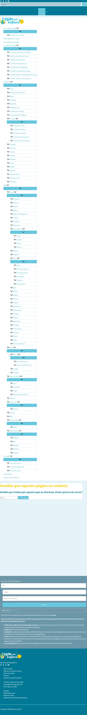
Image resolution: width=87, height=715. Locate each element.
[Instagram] (1, 1)
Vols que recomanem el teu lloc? (12, 678)
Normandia (20, 276)
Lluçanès (12, 155)
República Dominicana (20, 394)
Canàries (19, 240)
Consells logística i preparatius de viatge (23, 75)
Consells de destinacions (17, 63)
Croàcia (15, 218)
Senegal (15, 369)
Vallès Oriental (14, 174)
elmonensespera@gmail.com (8, 662)
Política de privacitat (15, 610)
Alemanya (16, 199)
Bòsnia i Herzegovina (20, 214)
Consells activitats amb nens (19, 56)
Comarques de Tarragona (18, 115)
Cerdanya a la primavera (21, 137)
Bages (11, 96)
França (15, 258)
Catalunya (6, 82)
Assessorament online (16, 35)
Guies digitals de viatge (11, 39)
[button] (17, 28)
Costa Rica (16, 387)
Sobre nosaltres (7, 669)
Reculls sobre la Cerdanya (21, 141)
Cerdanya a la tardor (19, 133)
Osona (11, 163)
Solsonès (12, 170)
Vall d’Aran (13, 182)
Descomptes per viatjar (11, 42)
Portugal (16, 325)
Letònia (15, 299)
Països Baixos (17, 329)
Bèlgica (15, 210)
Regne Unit (16, 321)
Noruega (16, 314)
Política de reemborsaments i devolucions (15, 698)
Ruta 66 (12, 413)
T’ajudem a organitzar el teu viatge (13, 682)
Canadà (11, 398)
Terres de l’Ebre (14, 178)
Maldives (16, 449)
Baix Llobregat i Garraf (17, 92)
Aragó (18, 236)
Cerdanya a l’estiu (19, 126)
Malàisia (15, 445)
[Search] (84, 4)
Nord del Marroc (22, 361)
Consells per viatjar (9, 45)
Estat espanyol (18, 229)
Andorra (15, 203)
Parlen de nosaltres (9, 673)
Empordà (12, 144)
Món (5, 185)
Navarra (19, 247)
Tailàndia (16, 438)
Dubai (15, 427)
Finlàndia (16, 254)
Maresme (12, 159)
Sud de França (21, 284)
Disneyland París (22, 273)
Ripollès (12, 167)
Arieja (18, 265)
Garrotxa (12, 148)
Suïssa (15, 340)
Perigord (19, 280)
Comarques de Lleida (16, 111)
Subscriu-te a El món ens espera (12, 671)
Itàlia (14, 288)
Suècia (15, 336)
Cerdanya (12, 119)
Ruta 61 (15, 409)
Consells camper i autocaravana (20, 78)
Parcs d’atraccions (15, 463)
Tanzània (16, 373)
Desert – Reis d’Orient (23, 365)
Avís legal (6, 691)
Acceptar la (12, 610)
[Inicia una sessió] (47, 11)
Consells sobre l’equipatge (18, 67)
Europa (11, 192)
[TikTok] (3, 1)
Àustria (15, 206)
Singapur (16, 453)
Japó (10, 416)
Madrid (18, 243)
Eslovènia (16, 221)
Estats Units (13, 402)
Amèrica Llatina (14, 376)
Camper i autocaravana (11, 477)
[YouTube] (8, 1)
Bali (14, 441)
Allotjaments (7, 474)
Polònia (15, 317)
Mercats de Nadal (19, 344)
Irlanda (15, 291)
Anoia (11, 89)
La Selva (12, 152)
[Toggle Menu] (20, 31)
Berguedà (12, 104)
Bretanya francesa (22, 269)
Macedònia (16, 306)
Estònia (15, 251)
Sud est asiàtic (14, 431)
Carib (14, 383)
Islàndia (15, 295)
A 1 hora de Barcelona (16, 467)
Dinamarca (16, 225)
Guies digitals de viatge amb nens (12, 684)
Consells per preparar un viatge (19, 52)
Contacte (6, 675)
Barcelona (12, 100)
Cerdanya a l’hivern (19, 129)
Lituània (15, 303)
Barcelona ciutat (14, 471)
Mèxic (15, 391)
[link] (41, 11)
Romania (16, 332)
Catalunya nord (14, 107)
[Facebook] (6, 1)
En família (6, 456)
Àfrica (11, 347)
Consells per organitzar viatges (19, 71)
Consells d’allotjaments (17, 60)
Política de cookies (8, 695)
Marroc (15, 354)
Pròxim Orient (14, 420)
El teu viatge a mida (9, 28)
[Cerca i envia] (19, 497)
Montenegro (17, 310)
